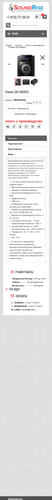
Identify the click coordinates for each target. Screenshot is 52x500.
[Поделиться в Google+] (26, 126)
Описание (12, 138)
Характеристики (15, 143)
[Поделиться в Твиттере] (38, 126)
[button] (42, 57)
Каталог (18, 45)
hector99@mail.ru (29, 309)
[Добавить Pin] (32, 126)
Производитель (15, 149)
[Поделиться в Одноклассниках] (20, 126)
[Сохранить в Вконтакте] (7, 126)
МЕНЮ (14, 33)
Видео (11, 154)
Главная (8, 45)
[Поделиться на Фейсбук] (14, 126)
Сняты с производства (34, 45)
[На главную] (26, 7)
